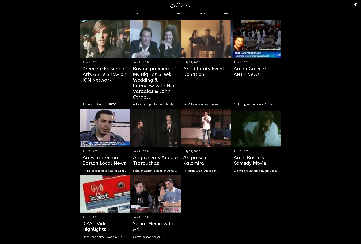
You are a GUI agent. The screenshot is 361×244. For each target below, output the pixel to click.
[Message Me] (355, 4)
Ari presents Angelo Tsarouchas (155, 160)
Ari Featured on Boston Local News (104, 160)
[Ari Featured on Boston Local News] (105, 128)
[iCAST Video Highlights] (105, 194)
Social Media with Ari (153, 226)
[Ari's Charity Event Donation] (205, 39)
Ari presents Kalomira (196, 160)
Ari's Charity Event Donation (203, 71)
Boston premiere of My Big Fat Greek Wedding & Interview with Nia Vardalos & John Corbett (154, 83)
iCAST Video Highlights (96, 226)
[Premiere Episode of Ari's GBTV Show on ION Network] (105, 39)
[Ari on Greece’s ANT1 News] (256, 39)
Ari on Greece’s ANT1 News (250, 71)
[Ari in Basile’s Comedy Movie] (256, 128)
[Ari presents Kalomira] (205, 128)
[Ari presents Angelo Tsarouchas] (155, 128)
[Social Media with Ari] (155, 194)
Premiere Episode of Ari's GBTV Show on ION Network (105, 74)
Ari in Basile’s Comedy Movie (250, 160)
